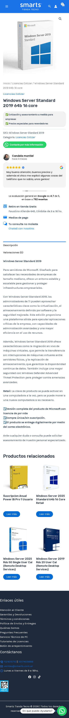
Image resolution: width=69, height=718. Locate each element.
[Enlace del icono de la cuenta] (55, 6)
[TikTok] (39, 676)
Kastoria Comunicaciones (43, 710)
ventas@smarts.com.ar (18, 666)
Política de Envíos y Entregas (18, 623)
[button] (49, 6)
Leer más (11, 514)
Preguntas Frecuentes (14, 632)
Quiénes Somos (9, 627)
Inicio (6, 83)
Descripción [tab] (10, 245)
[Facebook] (29, 676)
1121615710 (10, 661)
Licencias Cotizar (22, 83)
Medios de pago (18, 217)
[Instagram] (34, 676)
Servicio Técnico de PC (14, 636)
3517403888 (25, 661)
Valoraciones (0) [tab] (13, 252)
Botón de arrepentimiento (16, 645)
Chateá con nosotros (21, 228)
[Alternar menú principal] (6, 6)
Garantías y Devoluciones (16, 614)
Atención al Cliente (12, 609)
